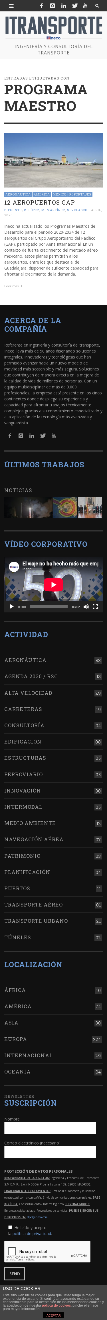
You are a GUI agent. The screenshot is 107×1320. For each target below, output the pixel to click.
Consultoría (24, 725)
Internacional (28, 1055)
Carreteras (23, 709)
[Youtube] (85, 5)
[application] (53, 584)
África (15, 990)
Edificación (23, 741)
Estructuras (25, 757)
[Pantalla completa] (95, 607)
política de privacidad (32, 1233)
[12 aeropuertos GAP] (53, 159)
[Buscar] (11, 5)
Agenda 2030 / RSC (31, 676)
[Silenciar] (86, 607)
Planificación (27, 872)
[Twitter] (74, 5)
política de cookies (56, 1305)
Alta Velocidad (28, 692)
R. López (31, 210)
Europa (15, 1039)
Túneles (17, 937)
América (42, 194)
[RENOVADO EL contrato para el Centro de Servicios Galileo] (28, 507)
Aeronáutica (18, 194)
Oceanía (17, 1071)
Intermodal (23, 806)
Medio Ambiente (30, 823)
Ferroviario (23, 774)
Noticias (18, 490)
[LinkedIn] (63, 5)
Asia (11, 1022)
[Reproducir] (12, 607)
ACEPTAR (54, 1315)
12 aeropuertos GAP (39, 202)
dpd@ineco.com (37, 1217)
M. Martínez (53, 210)
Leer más (11, 286)
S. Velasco (77, 210)
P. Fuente (13, 210)
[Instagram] (52, 5)
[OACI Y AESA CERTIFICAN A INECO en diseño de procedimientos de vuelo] (65, 507)
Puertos (17, 888)
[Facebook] (41, 5)
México (59, 194)
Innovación (22, 790)
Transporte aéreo (33, 904)
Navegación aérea (34, 839)
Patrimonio (22, 855)
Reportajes (80, 194)
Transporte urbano (36, 920)
